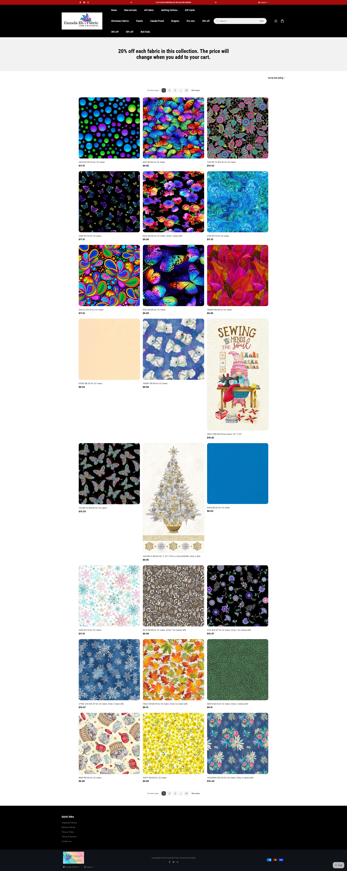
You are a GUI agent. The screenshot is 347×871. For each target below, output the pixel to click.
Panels (139, 21)
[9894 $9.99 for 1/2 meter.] (109, 743)
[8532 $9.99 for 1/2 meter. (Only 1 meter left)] (173, 201)
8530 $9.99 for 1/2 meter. (154, 310)
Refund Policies (68, 827)
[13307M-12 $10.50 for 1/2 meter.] (237, 127)
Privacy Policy (68, 832)
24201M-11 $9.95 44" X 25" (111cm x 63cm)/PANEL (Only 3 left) (171, 556)
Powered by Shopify (187, 858)
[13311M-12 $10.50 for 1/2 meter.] (109, 473)
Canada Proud (157, 21)
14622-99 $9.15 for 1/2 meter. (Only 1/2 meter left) (165, 704)
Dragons (175, 21)
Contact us (66, 841)
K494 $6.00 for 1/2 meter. (218, 507)
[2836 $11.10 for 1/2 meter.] (109, 595)
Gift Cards (190, 10)
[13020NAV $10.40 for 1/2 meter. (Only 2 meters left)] (237, 743)
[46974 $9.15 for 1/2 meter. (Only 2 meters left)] (237, 669)
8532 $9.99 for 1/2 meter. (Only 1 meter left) (162, 236)
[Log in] (276, 21)
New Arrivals (130, 10)
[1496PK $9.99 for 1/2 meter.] (237, 275)
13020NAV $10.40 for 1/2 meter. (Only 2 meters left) (230, 777)
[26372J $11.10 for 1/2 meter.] (109, 275)
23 (186, 90)
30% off (114, 31)
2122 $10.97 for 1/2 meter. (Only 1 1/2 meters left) (229, 630)
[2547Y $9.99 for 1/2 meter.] (173, 743)
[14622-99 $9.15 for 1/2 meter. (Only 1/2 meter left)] (173, 669)
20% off (206, 21)
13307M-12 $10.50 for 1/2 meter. (221, 162)
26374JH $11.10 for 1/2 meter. (92, 162)
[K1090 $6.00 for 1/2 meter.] (109, 349)
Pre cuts (191, 21)
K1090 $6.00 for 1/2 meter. (91, 383)
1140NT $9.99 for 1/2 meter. (155, 383)
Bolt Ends (145, 31)
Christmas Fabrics (120, 21)
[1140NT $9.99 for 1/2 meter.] (173, 349)
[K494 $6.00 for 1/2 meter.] (237, 473)
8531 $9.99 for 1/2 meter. (154, 162)
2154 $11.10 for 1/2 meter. (218, 236)
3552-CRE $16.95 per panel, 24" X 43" (224, 434)
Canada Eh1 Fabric (172, 858)
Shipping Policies (69, 822)
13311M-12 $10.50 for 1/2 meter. (93, 508)
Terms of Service (69, 836)
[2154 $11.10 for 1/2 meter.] (237, 201)
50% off (129, 31)
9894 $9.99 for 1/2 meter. (90, 777)
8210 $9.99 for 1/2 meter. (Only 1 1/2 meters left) (164, 630)
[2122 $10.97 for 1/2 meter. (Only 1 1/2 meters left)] (237, 595)
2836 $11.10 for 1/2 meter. (90, 630)
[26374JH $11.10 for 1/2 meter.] (109, 127)
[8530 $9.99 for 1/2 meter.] (173, 275)
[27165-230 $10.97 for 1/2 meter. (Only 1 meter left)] (109, 669)
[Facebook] (80, 2)
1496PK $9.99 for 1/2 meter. (219, 310)
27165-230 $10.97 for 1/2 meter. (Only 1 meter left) (101, 704)
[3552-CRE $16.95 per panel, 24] (237, 374)
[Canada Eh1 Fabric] (82, 21)
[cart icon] (282, 21)
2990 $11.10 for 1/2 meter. (90, 236)
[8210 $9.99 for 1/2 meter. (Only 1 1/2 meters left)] (173, 595)
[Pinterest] (84, 2)
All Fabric (149, 10)
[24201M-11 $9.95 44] (173, 498)
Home (114, 10)
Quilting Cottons (169, 10)
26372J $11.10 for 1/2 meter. (91, 310)
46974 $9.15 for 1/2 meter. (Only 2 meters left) (227, 704)
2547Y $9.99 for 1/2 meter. (155, 777)
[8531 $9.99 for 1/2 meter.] (173, 127)
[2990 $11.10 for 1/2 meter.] (109, 201)
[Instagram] (88, 2)
